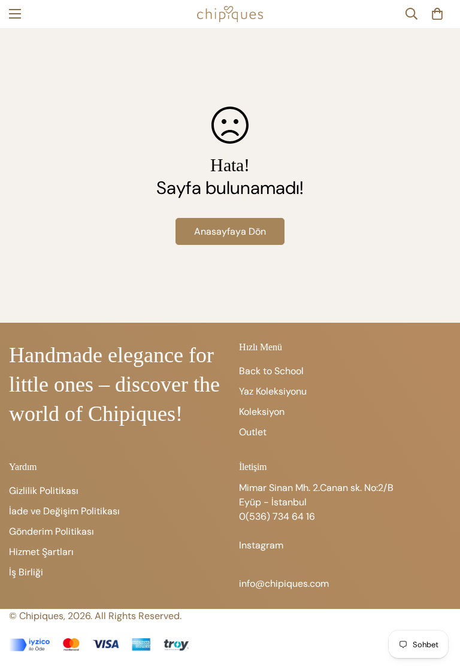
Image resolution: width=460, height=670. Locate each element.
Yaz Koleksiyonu (273, 391)
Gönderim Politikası (51, 531)
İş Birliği (26, 572)
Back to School (271, 371)
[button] (437, 14)
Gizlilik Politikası (43, 490)
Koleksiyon (262, 411)
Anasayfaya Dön (230, 231)
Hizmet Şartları (41, 551)
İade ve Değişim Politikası (64, 511)
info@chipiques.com (284, 583)
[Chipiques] (230, 14)
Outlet (253, 432)
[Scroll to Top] (436, 605)
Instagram (261, 545)
